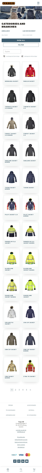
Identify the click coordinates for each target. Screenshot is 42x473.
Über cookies (21, 444)
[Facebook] (15, 461)
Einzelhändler (21, 437)
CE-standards (31, 415)
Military (5, 35)
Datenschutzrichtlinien (21, 442)
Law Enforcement (29, 31)
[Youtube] (26, 461)
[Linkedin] (22, 461)
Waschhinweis (31, 405)
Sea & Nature (27, 35)
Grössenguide (10, 415)
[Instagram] (18, 461)
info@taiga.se (21, 432)
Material (31, 410)
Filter (21, 45)
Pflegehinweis (10, 410)
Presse (10, 405)
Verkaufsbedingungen (21, 439)
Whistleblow (21, 447)
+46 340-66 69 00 (21, 430)
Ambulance (6, 31)
